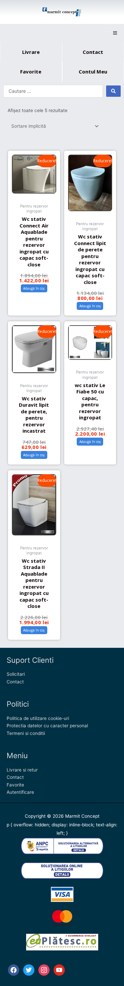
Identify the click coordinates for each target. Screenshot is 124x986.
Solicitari (16, 674)
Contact (15, 681)
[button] (115, 33)
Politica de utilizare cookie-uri (38, 718)
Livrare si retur (22, 770)
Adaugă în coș (34, 288)
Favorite (15, 784)
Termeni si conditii (26, 733)
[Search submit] (113, 91)
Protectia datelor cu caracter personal (47, 725)
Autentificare (20, 792)
